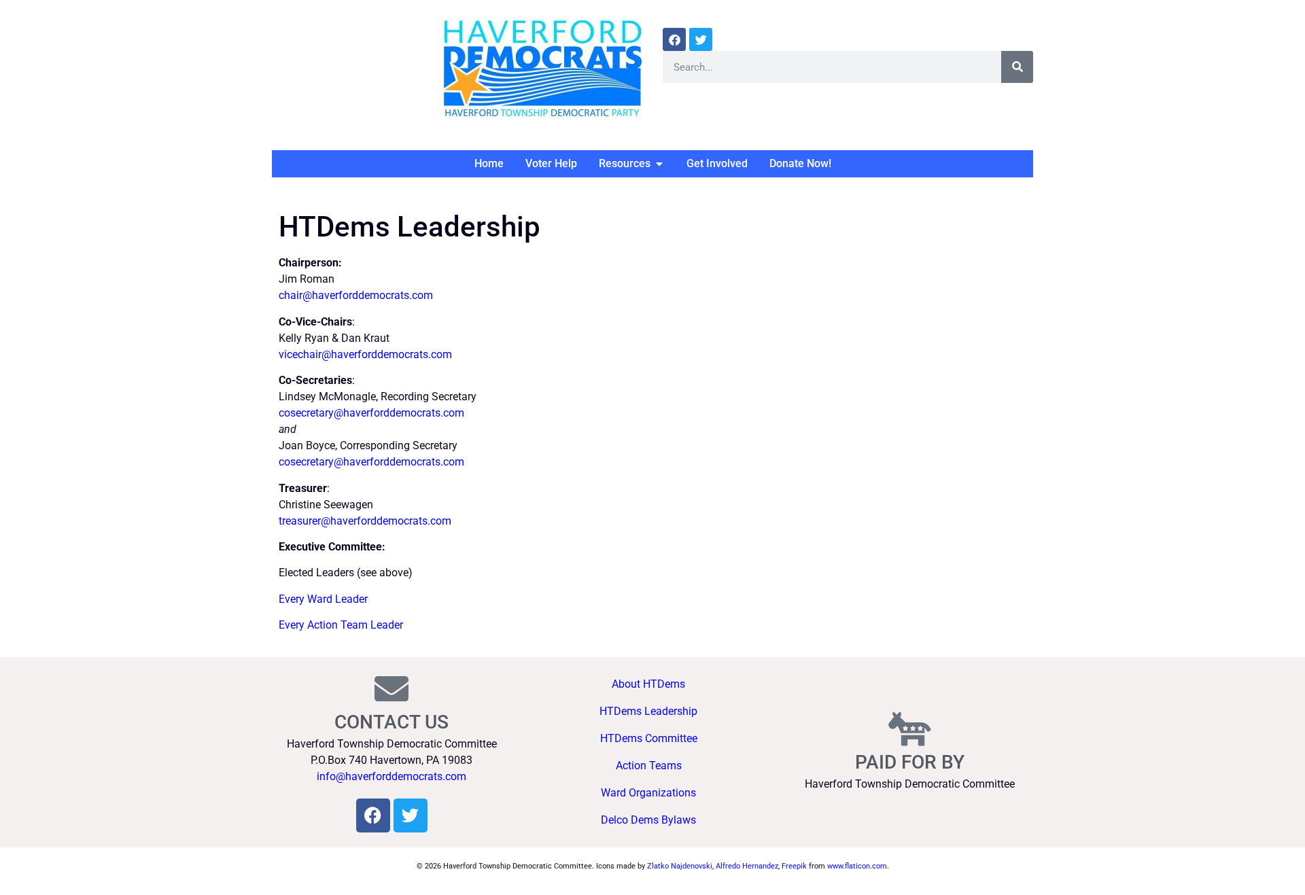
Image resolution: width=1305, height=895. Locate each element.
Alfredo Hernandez (747, 866)
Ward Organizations (648, 792)
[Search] (1017, 67)
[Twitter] (700, 39)
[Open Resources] (659, 164)
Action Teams (649, 765)
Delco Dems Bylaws (648, 819)
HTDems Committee (648, 738)
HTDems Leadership (648, 711)
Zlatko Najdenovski (679, 866)
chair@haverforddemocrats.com (356, 295)
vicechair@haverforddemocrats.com (365, 354)
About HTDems (648, 684)
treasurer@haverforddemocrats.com (365, 520)
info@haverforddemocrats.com (391, 776)
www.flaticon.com (857, 866)
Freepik (794, 866)
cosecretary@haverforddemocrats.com (371, 412)
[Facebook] (674, 39)
